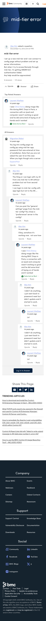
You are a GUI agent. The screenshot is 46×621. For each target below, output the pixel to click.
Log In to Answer (23, 370)
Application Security (12, 593)
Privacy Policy (10, 591)
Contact (6, 588)
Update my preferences (28, 591)
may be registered (25, 610)
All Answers (9, 132)
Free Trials (16, 588)
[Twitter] (25, 389)
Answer (23, 86)
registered (10, 610)
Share (36, 86)
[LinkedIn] (31, 389)
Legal (26, 588)
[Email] (14, 389)
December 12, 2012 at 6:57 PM (22, 48)
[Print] (20, 389)
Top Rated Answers (13, 94)
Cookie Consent (11, 596)
